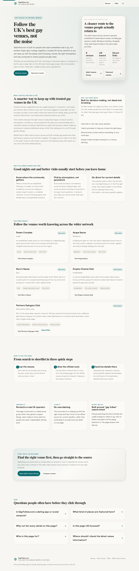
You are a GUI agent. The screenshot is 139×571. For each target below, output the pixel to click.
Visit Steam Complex (25, 258)
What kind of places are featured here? (94, 511)
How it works (101, 558)
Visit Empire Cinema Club (84, 295)
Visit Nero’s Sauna (24, 295)
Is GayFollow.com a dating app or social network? (37, 513)
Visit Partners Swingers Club (28, 331)
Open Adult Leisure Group (28, 473)
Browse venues (21, 73)
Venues (107, 3)
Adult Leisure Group (118, 558)
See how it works (37, 73)
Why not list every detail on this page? (36, 525)
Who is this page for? (27, 536)
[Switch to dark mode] (123, 3)
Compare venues (49, 473)
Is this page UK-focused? (86, 525)
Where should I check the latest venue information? (93, 538)
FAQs (116, 3)
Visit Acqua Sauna (81, 258)
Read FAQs (46, 330)
